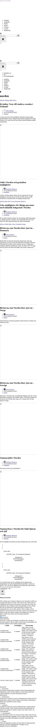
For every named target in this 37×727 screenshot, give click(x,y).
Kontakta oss (7, 73)
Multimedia (7, 30)
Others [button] (2, 719)
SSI (5, 74)
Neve (1, 551)
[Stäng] (3, 39)
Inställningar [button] (3, 588)
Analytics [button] (2, 703)
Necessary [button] (3, 615)
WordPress (13, 551)
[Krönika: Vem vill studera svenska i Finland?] (8, 100)
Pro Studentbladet (9, 76)
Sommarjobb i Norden (10, 458)
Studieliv (6, 20)
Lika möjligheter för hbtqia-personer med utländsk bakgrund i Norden (17, 206)
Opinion (6, 27)
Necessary (5, 617)
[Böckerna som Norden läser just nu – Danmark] (13, 224)
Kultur (6, 25)
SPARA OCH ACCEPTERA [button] (8, 726)
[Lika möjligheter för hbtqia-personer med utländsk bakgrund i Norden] (13, 201)
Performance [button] (3, 695)
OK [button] (9, 588)
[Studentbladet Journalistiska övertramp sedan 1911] (9, 17)
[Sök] (1, 34)
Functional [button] (3, 687)
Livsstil (6, 29)
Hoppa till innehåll (5, 1)
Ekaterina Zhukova (11, 189)
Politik (6, 23)
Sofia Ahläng (9, 111)
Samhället (7, 22)
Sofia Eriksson (10, 235)
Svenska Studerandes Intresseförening (14, 546)
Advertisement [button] (4, 711)
